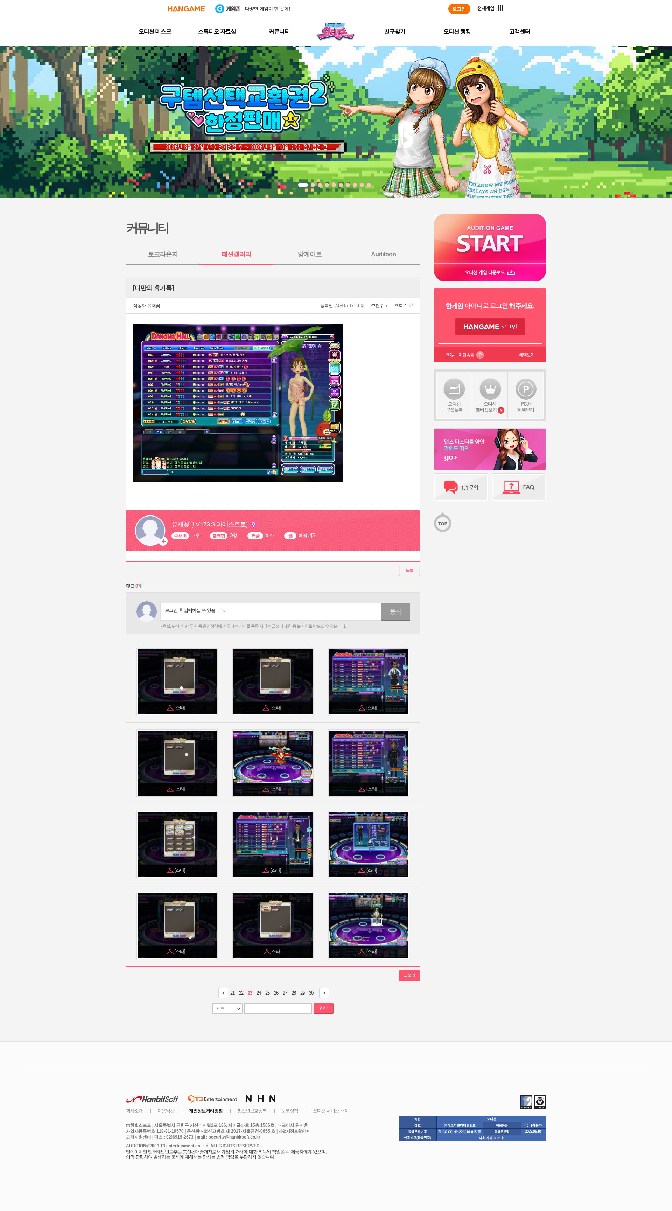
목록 (409, 570)
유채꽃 (153, 305)
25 (267, 993)
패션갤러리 (236, 254)
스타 (276, 951)
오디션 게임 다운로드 (490, 272)
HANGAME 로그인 (490, 326)
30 (311, 993)
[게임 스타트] (490, 238)
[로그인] (459, 9)
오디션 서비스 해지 (331, 1110)
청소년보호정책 (252, 1110)
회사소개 (134, 1110)
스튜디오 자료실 (217, 31)
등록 (396, 611)
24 (259, 993)
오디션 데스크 (155, 31)
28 (294, 993)
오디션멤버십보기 (486, 407)
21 (232, 993)
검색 (323, 1008)
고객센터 (519, 31)
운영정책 (289, 1110)
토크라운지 (163, 254)
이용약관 (166, 1110)
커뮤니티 (279, 31)
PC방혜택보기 (525, 406)
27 (285, 993)
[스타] (180, 707)
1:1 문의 (461, 487)
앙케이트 (310, 254)
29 (302, 993)
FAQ (519, 487)
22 (241, 993)
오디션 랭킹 (457, 31)
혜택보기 (526, 354)
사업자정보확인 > (293, 1131)
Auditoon (383, 254)
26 (276, 993)
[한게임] (186, 9)
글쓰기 (409, 975)
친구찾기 (394, 31)
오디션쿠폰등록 (454, 406)
